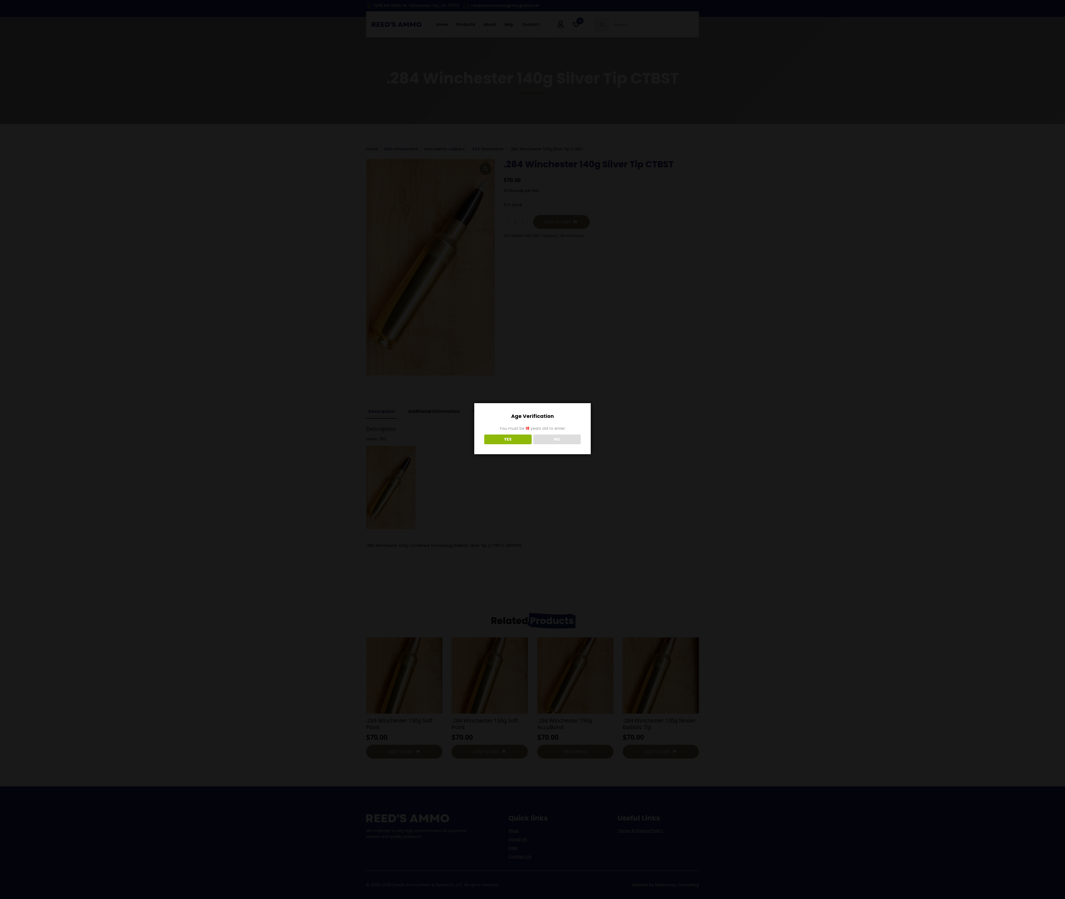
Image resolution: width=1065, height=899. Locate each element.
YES (507, 439)
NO (557, 439)
